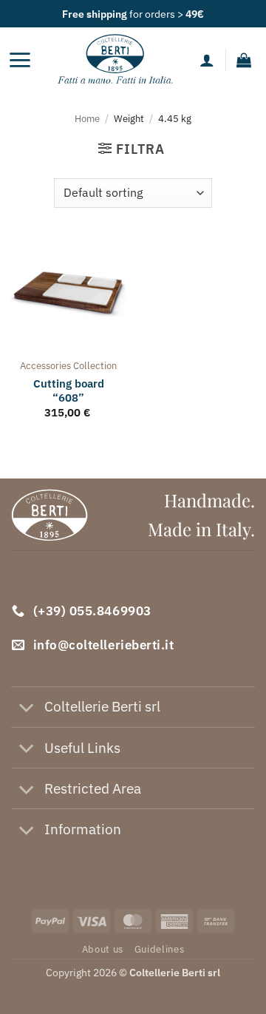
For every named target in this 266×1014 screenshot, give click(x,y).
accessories (45, 365)
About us (102, 949)
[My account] (207, 60)
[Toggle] (27, 708)
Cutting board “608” (68, 390)
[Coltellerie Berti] (115, 59)
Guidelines (159, 949)
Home (87, 118)
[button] (19, 60)
